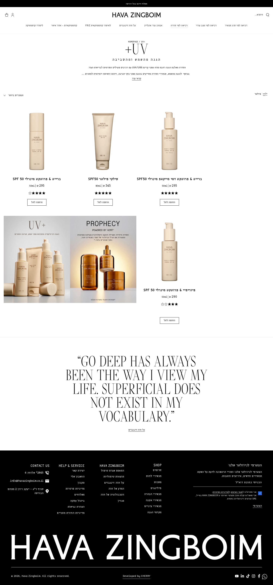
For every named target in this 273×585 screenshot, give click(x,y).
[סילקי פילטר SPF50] (103, 138)
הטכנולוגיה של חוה (112, 494)
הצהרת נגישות (76, 507)
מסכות (157, 482)
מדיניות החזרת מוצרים (70, 513)
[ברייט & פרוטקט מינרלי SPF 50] (37, 138)
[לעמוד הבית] (136, 14)
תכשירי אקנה (153, 500)
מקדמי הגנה (154, 512)
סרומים (157, 470)
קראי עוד (136, 78)
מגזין (121, 501)
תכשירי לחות (153, 476)
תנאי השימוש (237, 492)
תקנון (81, 483)
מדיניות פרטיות (75, 489)
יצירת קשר (78, 470)
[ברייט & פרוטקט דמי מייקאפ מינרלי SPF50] (169, 138)
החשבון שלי (77, 476)
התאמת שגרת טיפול (112, 470)
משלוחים (79, 494)
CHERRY (145, 576)
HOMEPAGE (133, 42)
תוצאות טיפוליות (113, 476)
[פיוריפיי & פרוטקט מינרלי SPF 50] (169, 249)
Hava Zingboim (31, 576)
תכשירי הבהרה (152, 494)
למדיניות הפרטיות (221, 492)
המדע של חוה (116, 489)
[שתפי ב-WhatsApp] (264, 576)
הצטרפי (257, 506)
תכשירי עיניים (152, 506)
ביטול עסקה (77, 501)
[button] (262, 15)
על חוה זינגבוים (136, 430)
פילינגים (156, 488)
